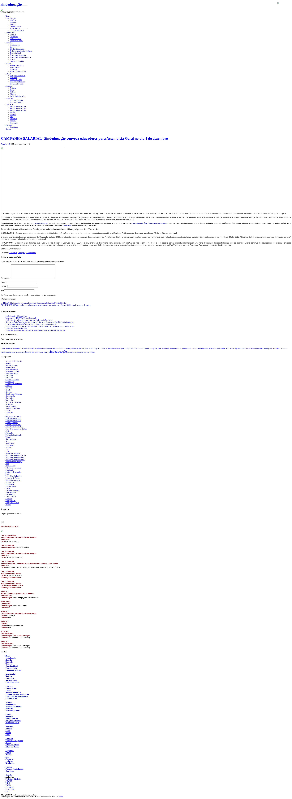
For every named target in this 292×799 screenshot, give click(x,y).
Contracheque (15, 45)
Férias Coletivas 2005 (18, 72)
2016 (12, 348)
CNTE (7, 390)
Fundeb (8, 437)
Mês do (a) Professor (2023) (15, 456)
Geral (7, 441)
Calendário (14, 37)
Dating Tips (9, 400)
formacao (140, 348)
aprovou (67, 225)
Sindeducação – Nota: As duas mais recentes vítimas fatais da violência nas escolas (35, 330)
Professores (6, 352)
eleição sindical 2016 (13, 417)
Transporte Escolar (12, 503)
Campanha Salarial (17, 30)
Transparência (10, 501)
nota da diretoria (221, 348)
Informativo (9, 445)
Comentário (6, 278)
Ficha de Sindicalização (14, 769)
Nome (4, 282)
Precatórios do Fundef (13, 476)
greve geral (157, 348)
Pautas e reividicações (13, 472)
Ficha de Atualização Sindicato (21, 51)
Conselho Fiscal (11, 666)
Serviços (8, 767)
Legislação (9, 751)
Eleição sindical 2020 (13, 419)
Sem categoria (10, 492)
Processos (13, 69)
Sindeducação (6, 144)
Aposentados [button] (10, 33)
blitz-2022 (9, 375)
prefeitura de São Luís (275, 348)
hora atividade (165, 348)
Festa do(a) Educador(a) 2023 (16, 429)
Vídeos (12, 92)
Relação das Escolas (17, 82)
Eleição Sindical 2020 (18, 108)
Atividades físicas (11, 373)
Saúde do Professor (12, 490)
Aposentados (10, 367)
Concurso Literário (17, 61)
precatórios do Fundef (249, 348)
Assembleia (17, 348)
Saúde (7, 488)
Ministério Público (203, 348)
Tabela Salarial (15, 53)
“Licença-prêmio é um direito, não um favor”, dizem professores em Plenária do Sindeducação (39, 322)
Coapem (8, 392)
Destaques (21, 253)
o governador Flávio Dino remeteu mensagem (149, 223)
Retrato (21, 352)
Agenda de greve (11, 365)
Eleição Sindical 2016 (18, 111)
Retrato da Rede (16, 80)
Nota (7, 464)
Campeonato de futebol (13, 384)
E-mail (4, 286)
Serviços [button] (8, 125)
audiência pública (70, 348)
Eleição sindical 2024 (13, 421)
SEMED (8, 781)
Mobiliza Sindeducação (13, 462)
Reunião (41, 352)
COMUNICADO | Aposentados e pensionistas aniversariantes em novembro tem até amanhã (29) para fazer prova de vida (46, 305)
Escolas (134, 348)
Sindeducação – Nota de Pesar (16, 316)
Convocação (119, 348)
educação (126, 348)
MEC (7, 783)
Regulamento (10, 482)
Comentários (31, 253)
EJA (7, 414)
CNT (7, 791)
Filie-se (12, 47)
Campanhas (9, 382)
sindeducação (11, 4)
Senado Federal (41, 223)
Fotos (12, 90)
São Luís (83, 352)
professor (285, 348)
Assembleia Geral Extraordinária (45, 348)
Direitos (13, 115)
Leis (11, 117)
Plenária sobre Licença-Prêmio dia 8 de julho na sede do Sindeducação (30, 324)
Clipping (13, 94)
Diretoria (9, 662)
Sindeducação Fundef (74, 352)
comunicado (112, 348)
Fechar (4, 652)
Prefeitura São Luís (13, 779)
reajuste (13, 352)
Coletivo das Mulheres (13, 394)
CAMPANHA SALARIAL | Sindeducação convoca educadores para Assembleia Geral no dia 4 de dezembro (84, 138)
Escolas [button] (8, 74)
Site (2, 291)
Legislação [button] (9, 104)
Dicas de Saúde (15, 39)
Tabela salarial (10, 497)
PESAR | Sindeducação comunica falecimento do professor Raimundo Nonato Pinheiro (33, 303)
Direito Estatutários (17, 49)
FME (7, 431)
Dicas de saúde (10, 406)
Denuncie (13, 78)
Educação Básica (16, 102)
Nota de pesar (10, 466)
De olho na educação (13, 402)
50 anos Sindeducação (13, 361)
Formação (9, 433)
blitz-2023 (9, 378)
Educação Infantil (16, 100)
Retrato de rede (31, 352)
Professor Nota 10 (16, 84)
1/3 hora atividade (5, 348)
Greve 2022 (9, 443)
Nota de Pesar (231, 348)
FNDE (8, 785)
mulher (211, 348)
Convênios (14, 127)
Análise (60, 797)
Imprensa (9, 727)
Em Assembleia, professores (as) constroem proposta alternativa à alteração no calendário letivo (39, 326)
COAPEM (9, 789)
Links (7, 451)
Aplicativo (13, 253)
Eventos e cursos (11, 423)
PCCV (12, 59)
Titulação (8, 499)
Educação (9, 412)
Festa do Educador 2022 (14, 427)
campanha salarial (87, 348)
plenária (238, 348)
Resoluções (14, 123)
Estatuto (8, 664)
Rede (17, 352)
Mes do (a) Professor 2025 (15, 458)
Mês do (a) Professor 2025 (15, 460)
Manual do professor (12, 453)
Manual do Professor (13, 706)
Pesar (7, 474)
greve (151, 348)
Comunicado (10, 396)
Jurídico (8, 447)
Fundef (146, 348)
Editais (12, 113)
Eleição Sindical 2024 (18, 106)
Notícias (13, 35)
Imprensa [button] (8, 86)
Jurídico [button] (8, 63)
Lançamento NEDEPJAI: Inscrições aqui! (20, 318)
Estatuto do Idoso (16, 41)
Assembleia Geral (28, 348)
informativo (173, 348)
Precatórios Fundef (262, 348)
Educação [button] (9, 98)
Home (7, 656)
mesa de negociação (192, 348)
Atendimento (14, 67)
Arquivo (4, 514)
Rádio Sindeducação (17, 96)
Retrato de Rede (11, 719)
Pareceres (13, 119)
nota (214, 348)
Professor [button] (8, 43)
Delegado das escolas (17, 76)
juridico (184, 348)
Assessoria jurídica (16, 65)
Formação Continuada (13, 435)
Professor (9, 686)
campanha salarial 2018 (101, 348)
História (8, 660)
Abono (7, 363)
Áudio (7, 735)
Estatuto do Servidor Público (20, 57)
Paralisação (9, 470)
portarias (13, 121)
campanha (78, 348)
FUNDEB (9, 787)
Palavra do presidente (13, 468)
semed (46, 352)
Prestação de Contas (12, 478)
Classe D (8, 386)
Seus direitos (10, 494)
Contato (8, 129)
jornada (179, 348)
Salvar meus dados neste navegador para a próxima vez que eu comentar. (30, 295)
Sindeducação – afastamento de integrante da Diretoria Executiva (28, 320)
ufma (87, 352)
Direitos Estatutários (12, 408)
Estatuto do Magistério (18, 55)
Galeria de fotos (11, 439)
